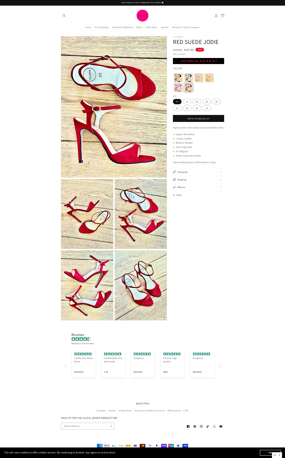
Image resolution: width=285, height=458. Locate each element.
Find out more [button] (125, 452)
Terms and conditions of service (149, 410)
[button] (64, 15)
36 (187, 108)
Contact (112, 410)
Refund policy (174, 410)
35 (197, 108)
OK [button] (270, 452)
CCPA (185, 410)
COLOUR (177, 68)
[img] (144, 339)
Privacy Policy (125, 410)
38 (216, 101)
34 (207, 108)
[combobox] (277, 455)
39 (207, 101)
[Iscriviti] (111, 426)
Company (101, 410)
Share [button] (179, 195)
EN (275, 455)
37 (177, 108)
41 (187, 101)
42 (177, 101)
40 (197, 101)
